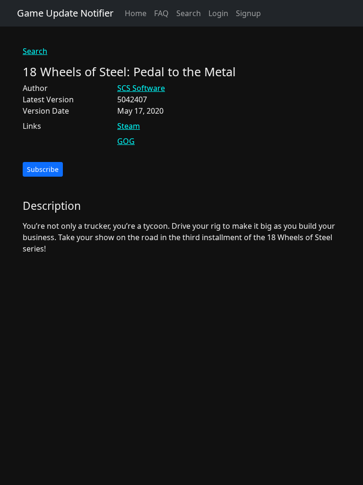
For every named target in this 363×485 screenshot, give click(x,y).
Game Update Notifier (65, 13)
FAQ (161, 13)
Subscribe (43, 169)
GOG (126, 141)
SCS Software (141, 88)
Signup (248, 13)
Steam (128, 126)
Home (136, 13)
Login (218, 13)
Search (188, 13)
